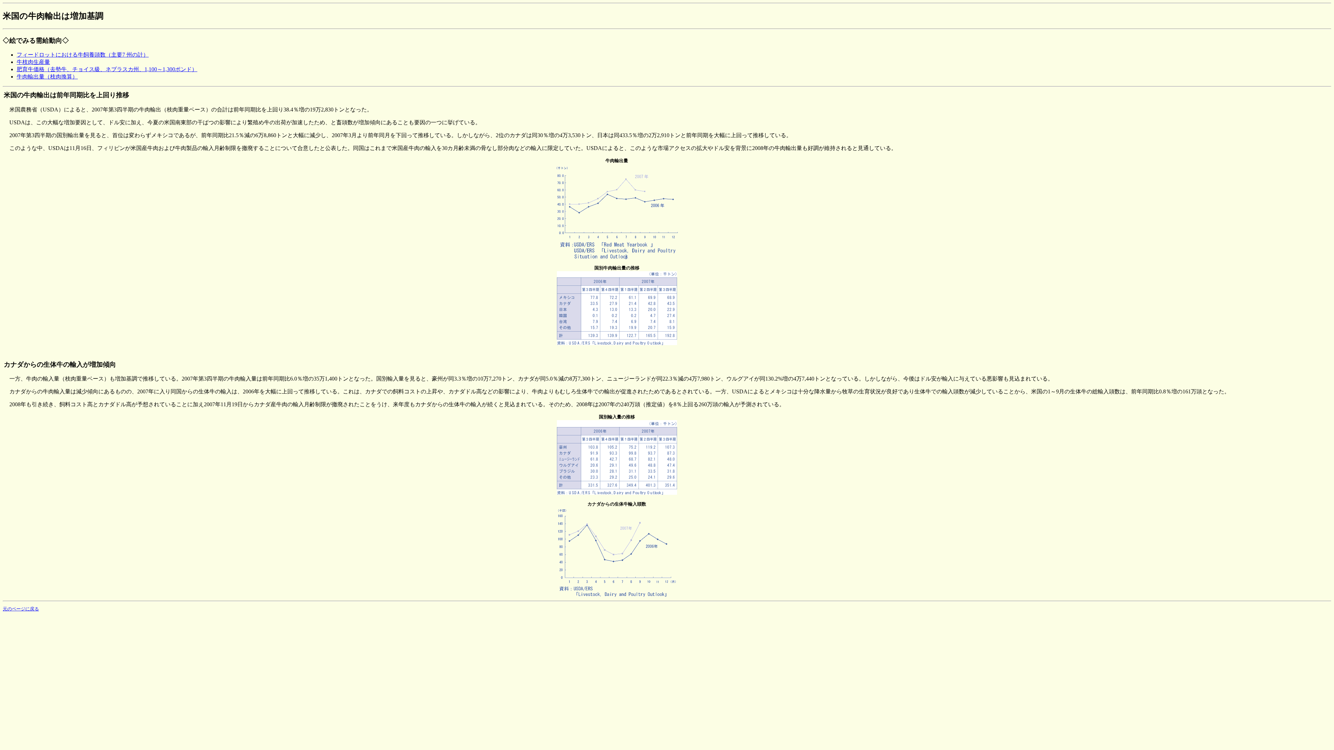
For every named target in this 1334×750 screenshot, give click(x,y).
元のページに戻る (21, 608)
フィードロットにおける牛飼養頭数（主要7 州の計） (83, 55)
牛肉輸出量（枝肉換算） (47, 77)
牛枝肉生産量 (33, 62)
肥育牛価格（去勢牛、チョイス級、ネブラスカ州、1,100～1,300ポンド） (107, 69)
